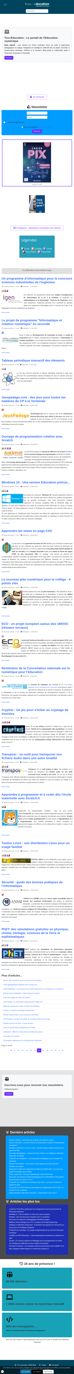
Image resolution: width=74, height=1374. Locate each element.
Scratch (69, 451)
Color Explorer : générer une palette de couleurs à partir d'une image (26, 1019)
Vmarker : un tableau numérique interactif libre (19, 1010)
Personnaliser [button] (48, 1371)
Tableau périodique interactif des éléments (33, 360)
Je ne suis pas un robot (16, 122)
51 (56, 1050)
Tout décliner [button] (37, 1371)
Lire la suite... (6, 312)
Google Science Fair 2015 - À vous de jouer (18, 1023)
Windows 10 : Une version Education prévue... (36, 482)
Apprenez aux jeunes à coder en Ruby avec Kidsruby (21, 1006)
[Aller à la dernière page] (63, 1050)
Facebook (55, 1365)
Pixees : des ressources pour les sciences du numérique (22, 980)
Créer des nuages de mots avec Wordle (16, 997)
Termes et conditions (45, 127)
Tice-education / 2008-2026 (26, 1365)
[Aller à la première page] (11, 1050)
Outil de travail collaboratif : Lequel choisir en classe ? (21, 993)
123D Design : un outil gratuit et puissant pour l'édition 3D (22, 1002)
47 (39, 1050)
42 (18, 1050)
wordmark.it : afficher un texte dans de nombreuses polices (23, 1032)
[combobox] (37, 11)
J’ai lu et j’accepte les (37, 127)
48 (43, 1050)
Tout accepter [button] (25, 1371)
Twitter (44, 1365)
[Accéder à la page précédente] (14, 1050)
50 (51, 1050)
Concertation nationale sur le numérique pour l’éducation (22, 1040)
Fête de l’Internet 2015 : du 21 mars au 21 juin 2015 (20, 1015)
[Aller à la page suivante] (59, 1050)
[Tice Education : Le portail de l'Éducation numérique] (37, 4)
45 (31, 1050)
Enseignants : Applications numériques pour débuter (38, 228)
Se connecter (38, 97)
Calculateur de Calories (11, 1036)
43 (22, 1050)
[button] (2, 1371)
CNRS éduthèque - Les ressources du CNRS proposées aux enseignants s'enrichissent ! (33, 989)
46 (35, 1050)
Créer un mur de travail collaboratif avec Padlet (19, 1027)
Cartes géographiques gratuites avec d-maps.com (20, 984)
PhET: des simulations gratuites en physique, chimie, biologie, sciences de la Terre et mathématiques (35, 932)
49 (47, 1050)
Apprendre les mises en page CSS (27, 531)
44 (27, 1050)
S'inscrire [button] (9, 58)
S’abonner (37, 131)
